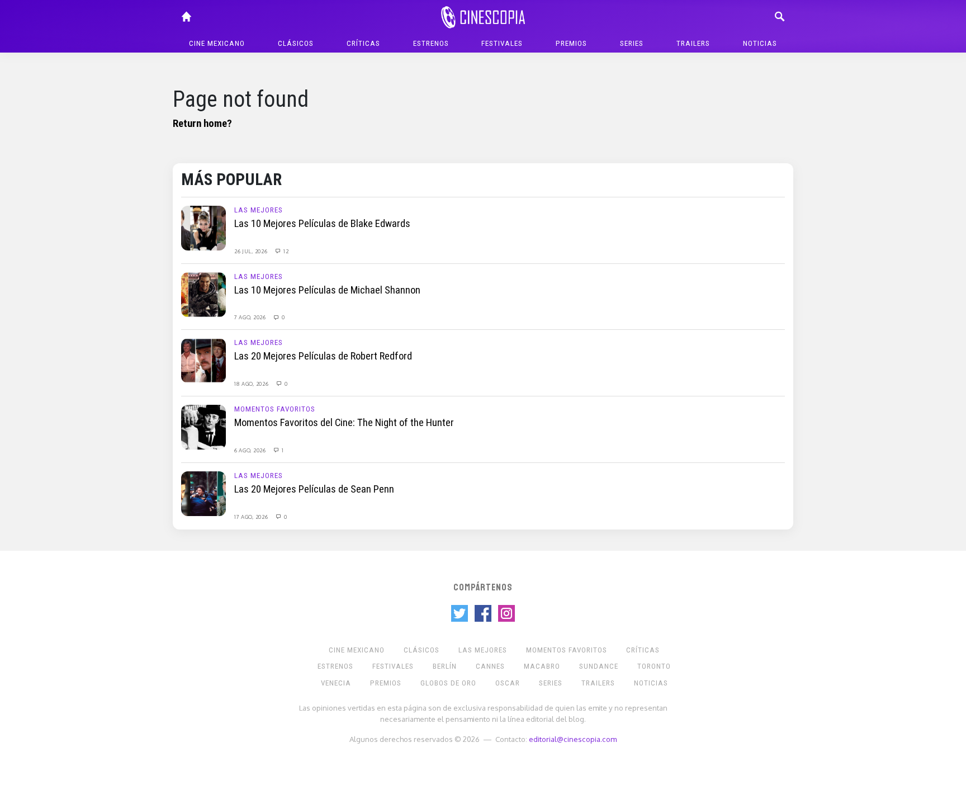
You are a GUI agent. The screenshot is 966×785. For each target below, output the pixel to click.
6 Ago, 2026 (250, 450)
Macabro (542, 666)
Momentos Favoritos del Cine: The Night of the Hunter (344, 423)
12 (285, 251)
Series (631, 43)
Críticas (363, 43)
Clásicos (296, 43)
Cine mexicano (217, 43)
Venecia (336, 683)
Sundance (598, 666)
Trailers (693, 43)
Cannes (490, 666)
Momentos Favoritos (274, 409)
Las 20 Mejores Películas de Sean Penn (314, 489)
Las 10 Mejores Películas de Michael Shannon (327, 290)
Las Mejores (258, 210)
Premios (571, 43)
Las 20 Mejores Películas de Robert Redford (323, 356)
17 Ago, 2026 (251, 516)
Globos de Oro (448, 683)
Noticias (760, 43)
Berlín (445, 666)
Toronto (654, 666)
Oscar (507, 683)
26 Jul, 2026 (251, 251)
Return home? (202, 123)
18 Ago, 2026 (252, 383)
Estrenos (431, 43)
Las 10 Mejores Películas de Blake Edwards (322, 223)
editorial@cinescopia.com (573, 739)
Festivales (502, 43)
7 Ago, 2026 (250, 317)
